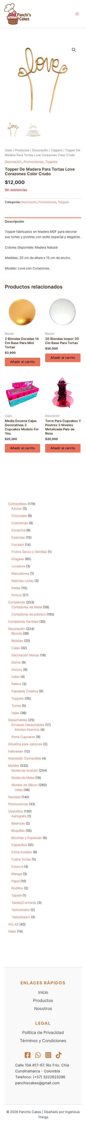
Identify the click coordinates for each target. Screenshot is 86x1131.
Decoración (40, 150)
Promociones (33, 162)
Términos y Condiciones (43, 1040)
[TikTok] (59, 1055)
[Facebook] (27, 1055)
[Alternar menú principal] (77, 13)
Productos (22, 150)
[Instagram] (48, 1055)
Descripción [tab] (14, 222)
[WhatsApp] (38, 1055)
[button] (74, 50)
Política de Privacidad (43, 1032)
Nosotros (43, 1008)
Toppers (56, 150)
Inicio (8, 150)
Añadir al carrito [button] (22, 362)
